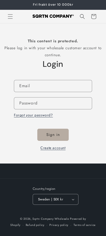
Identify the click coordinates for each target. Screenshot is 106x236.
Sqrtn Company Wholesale (50, 219)
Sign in (53, 134)
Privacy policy (58, 225)
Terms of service (85, 225)
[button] (10, 16)
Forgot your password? (33, 115)
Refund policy (35, 225)
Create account (52, 147)
